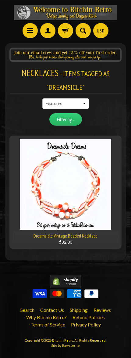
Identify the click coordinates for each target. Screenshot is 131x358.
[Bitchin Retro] (65, 12)
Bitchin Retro (62, 340)
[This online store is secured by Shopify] (65, 284)
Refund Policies (89, 317)
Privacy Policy (86, 324)
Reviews (102, 310)
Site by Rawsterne (65, 345)
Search (27, 310)
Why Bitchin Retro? (46, 317)
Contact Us (52, 310)
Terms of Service (47, 324)
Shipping (79, 310)
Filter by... (65, 119)
